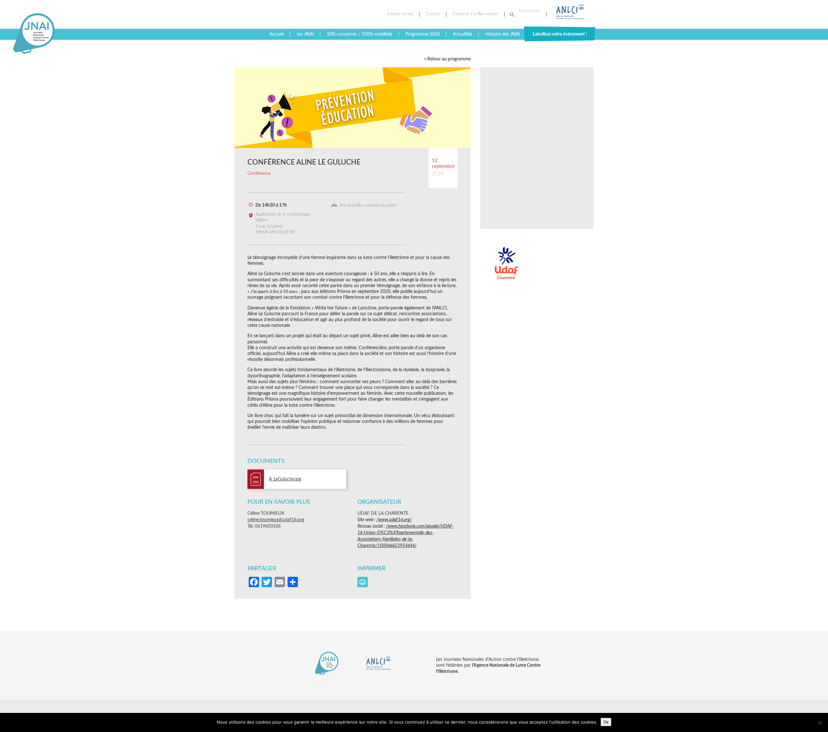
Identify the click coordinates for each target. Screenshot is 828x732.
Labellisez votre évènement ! (560, 34)
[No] (820, 722)
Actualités (462, 34)
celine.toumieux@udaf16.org (275, 520)
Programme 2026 (422, 34)
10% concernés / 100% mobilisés (359, 34)
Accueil (276, 34)
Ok (606, 722)
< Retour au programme (447, 59)
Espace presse (400, 14)
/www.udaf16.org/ (394, 520)
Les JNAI (305, 34)
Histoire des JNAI (502, 34)
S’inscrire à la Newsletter (475, 14)
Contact (433, 14)
